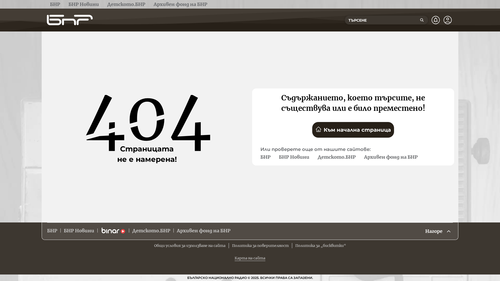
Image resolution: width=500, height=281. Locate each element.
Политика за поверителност (260, 245)
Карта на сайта (250, 258)
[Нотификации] (435, 20)
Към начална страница (357, 130)
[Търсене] (422, 20)
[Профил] (447, 20)
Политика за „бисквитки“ (320, 245)
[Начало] (70, 20)
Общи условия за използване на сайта (190, 245)
